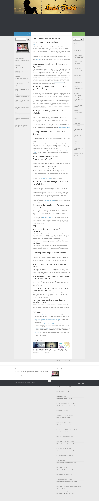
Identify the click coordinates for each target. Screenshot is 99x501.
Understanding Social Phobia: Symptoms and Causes (65, 491)
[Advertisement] (49, 22)
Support (57, 31)
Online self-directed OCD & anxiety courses (58, 368)
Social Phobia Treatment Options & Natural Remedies (66, 393)
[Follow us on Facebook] (26, 34)
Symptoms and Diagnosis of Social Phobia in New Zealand (66, 450)
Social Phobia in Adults (78, 70)
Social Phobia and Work (78, 82)
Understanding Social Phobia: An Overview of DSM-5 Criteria (67, 481)
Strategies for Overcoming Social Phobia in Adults (65, 415)
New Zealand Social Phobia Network (42, 314)
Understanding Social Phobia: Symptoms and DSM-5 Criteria (67, 495)
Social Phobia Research (78, 141)
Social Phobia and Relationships (77, 85)
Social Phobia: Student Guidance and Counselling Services (66, 405)
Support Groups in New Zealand (78, 130)
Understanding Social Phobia (62, 467)
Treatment (52, 31)
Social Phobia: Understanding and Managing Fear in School (66, 408)
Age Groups (39, 31)
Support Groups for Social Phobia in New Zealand (65, 436)
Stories (68, 31)
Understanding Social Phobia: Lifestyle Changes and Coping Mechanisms (69, 486)
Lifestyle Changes (78, 75)
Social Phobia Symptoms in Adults (62, 389)
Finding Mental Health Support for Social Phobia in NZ (63, 351)
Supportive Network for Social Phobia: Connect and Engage (66, 443)
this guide (38, 59)
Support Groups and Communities (77, 126)
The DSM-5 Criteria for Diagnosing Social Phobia (65, 453)
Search (16, 37)
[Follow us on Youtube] (29, 34)
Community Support (78, 123)
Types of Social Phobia (61, 460)
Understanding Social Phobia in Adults (63, 472)
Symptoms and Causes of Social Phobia (63, 446)
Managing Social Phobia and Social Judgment (78, 96)
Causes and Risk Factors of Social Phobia (63, 12)
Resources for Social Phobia (77, 136)
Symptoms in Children (78, 68)
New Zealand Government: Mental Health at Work (44, 323)
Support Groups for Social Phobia (62, 431)
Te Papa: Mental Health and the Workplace (43, 328)
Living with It (46, 31)
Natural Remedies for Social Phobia (78, 109)
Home (20, 31)
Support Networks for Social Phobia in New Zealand (65, 441)
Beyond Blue (37, 332)
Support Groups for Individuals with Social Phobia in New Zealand (67, 429)
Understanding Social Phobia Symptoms (63, 476)
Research (62, 31)
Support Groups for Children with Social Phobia (64, 424)
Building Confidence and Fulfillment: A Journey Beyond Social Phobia (68, 5)
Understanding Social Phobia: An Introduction (64, 479)
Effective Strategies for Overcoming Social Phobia (78, 113)
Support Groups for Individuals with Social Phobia (65, 427)
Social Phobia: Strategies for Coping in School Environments (66, 403)
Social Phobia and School (79, 80)
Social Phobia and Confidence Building (77, 93)
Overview (24, 31)
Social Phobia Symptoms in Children (63, 391)
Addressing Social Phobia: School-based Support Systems (66, 2)
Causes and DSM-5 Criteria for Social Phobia (64, 9)
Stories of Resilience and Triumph (78, 149)
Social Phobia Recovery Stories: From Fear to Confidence (66, 360)
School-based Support (78, 120)
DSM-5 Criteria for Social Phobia (78, 58)
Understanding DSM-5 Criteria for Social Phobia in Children (66, 462)
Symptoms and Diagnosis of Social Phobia (64, 448)
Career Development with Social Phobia (63, 7)
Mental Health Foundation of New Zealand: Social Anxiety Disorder (47, 319)
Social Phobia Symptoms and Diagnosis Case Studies (65, 386)
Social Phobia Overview (78, 50)
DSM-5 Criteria (77, 63)
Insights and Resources (78, 132)
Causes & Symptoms (31, 31)
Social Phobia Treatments (61, 396)
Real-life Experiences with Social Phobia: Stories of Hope (78, 152)
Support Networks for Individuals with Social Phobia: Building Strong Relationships (70, 438)
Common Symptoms (78, 61)
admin (35, 44)
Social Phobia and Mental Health (78, 100)
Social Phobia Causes (78, 55)
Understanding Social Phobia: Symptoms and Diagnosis (66, 493)
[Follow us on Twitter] (27, 34)
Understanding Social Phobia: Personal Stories (64, 488)
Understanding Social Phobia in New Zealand (64, 474)
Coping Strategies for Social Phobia (78, 106)
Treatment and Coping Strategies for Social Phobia (65, 455)
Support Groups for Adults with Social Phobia (64, 422)
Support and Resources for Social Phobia (63, 417)
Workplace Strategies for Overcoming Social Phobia (65, 498)
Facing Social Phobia (78, 77)
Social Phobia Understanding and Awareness (64, 398)
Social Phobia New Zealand (59, 82)
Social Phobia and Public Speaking (78, 89)
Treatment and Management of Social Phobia (64, 457)
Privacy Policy (73, 31)
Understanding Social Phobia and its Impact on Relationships (67, 469)
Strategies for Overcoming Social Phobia (63, 410)
